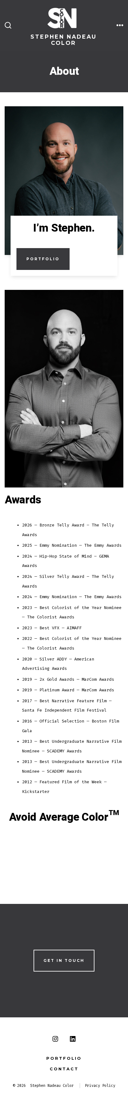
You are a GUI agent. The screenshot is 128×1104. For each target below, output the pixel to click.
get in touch (64, 960)
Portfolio (43, 259)
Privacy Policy (100, 1085)
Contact (64, 1069)
